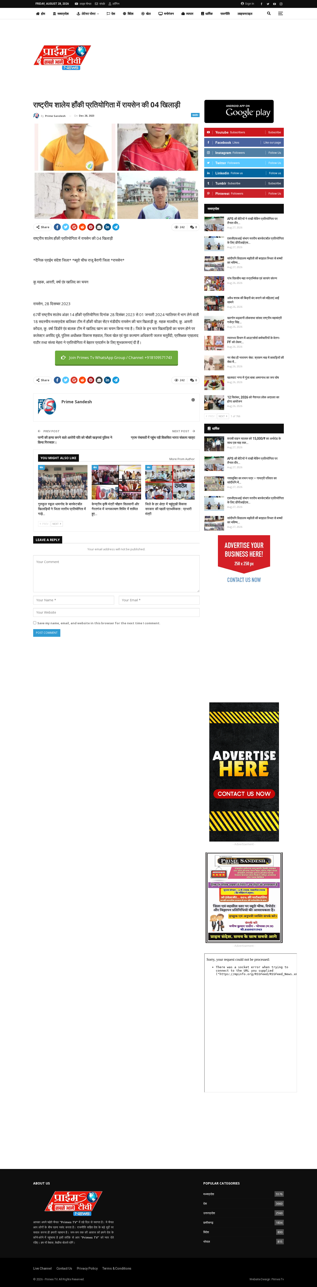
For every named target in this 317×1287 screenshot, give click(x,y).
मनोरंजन (169, 13)
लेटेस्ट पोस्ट (89, 13)
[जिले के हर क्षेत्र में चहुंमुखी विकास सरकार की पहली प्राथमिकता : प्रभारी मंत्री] (170, 482)
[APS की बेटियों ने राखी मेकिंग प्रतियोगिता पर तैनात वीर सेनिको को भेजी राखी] (214, 224)
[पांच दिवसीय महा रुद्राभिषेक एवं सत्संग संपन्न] (214, 283)
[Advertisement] (201, 57)
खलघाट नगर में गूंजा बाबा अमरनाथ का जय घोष (253, 377)
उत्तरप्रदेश (209, 1213)
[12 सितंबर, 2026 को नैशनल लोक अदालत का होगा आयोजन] (214, 402)
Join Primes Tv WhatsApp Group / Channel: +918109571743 (120, 357)
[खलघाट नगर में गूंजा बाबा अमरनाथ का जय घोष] (214, 382)
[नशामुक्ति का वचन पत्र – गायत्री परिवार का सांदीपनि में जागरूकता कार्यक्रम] (214, 483)
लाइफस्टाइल (245, 13)
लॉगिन (116, 4)
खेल (148, 13)
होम (43, 13)
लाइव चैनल (85, 4)
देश (113, 13)
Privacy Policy (87, 1268)
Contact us (64, 1268)
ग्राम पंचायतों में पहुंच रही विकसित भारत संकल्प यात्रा (163, 437)
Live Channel (42, 1268)
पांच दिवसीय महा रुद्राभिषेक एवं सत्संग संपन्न (252, 278)
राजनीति (225, 13)
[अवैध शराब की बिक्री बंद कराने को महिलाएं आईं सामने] (214, 303)
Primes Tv (278, 1279)
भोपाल (206, 1241)
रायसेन (195, 115)
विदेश (131, 13)
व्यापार (189, 13)
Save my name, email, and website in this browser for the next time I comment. (98, 623)
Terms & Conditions (116, 1268)
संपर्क (102, 4)
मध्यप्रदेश (63, 13)
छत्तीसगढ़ (208, 1222)
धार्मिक (209, 13)
